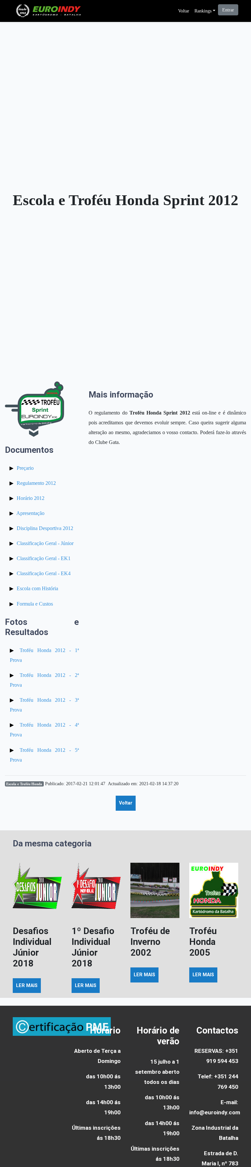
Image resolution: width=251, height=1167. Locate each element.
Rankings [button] (202, 10)
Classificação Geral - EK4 (44, 573)
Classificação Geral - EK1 (44, 558)
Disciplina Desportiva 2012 (45, 528)
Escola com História (37, 588)
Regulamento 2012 (36, 483)
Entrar (228, 9)
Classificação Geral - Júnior (45, 543)
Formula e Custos (35, 604)
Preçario (25, 468)
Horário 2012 (30, 498)
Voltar (183, 10)
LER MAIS (27, 985)
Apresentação (30, 513)
